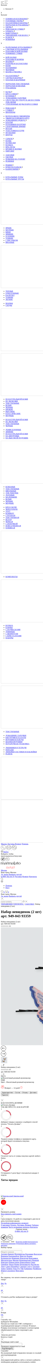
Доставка (11, 844)
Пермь (16, 1264)
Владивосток (20, 1254)
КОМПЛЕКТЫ (12, 577)
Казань (29, 1256)
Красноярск (33, 1258)
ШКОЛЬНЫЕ (11, 491)
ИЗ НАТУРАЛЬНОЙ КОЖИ (17, 399)
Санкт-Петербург (12, 1267)
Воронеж (4, 1256)
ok (2, 1290)
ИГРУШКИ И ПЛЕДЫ (15, 740)
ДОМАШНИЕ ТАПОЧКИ (16, 735)
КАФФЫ (9, 628)
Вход (7, 888)
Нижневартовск (25, 1260)
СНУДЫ (9, 305)
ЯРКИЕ (9, 228)
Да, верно (4, 874)
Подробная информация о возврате (14, 1223)
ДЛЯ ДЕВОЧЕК (12, 493)
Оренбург (4, 1264)
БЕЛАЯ (9, 520)
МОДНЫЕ (10, 230)
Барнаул (11, 1254)
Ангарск (4, 1254)
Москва (4, 844)
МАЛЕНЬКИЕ (11, 497)
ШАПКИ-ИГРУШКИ (14, 742)
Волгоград (38, 1254)
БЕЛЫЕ (9, 405)
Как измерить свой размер (11, 1214)
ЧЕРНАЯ (9, 522)
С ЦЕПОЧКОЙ (12, 524)
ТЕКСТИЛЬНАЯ (12, 518)
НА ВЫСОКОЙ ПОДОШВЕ (17, 438)
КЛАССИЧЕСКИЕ (13, 414)
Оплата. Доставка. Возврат (20, 1225)
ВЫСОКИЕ (10, 412)
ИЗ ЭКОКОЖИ (12, 401)
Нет (2, 1283)
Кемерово (15, 1258)
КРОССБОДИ (11, 507)
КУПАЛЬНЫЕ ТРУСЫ (15, 179)
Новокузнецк (14, 1262)
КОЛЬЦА (9, 625)
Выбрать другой (15, 874)
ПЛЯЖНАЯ (10, 528)
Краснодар (24, 1258)
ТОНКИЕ (9, 238)
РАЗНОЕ (9, 754)
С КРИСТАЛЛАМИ (13, 636)
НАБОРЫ (9, 638)
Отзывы (25, 1092)
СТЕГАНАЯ (10, 515)
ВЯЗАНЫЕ (10, 242)
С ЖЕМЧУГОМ (12, 634)
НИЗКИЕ (9, 409)
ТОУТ (8, 511)
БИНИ (8, 232)
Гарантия (5, 1095)
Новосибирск (25, 1262)
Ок (2, 1315)
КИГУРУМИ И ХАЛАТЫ (16, 738)
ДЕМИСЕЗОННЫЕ (13, 430)
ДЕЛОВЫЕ (10, 495)
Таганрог (36, 1267)
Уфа (22, 1269)
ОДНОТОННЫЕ (12, 293)
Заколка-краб (18, 1196)
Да (5, 1283)
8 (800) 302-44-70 (7, 877)
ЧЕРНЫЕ (9, 407)
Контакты (33, 877)
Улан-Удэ (16, 1269)
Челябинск (37, 1269)
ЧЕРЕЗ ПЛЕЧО (12, 509)
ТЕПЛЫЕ (9, 291)
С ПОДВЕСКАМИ (13, 630)
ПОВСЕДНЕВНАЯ (13, 526)
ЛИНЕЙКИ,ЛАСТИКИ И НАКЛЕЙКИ (21, 752)
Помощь (25, 844)
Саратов (22, 1267)
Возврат (18, 844)
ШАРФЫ (9, 303)
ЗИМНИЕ (9, 234)
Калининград (6, 1258)
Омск (33, 1262)
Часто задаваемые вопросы (19, 1227)
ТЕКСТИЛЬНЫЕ (12, 403)
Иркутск (23, 1256)
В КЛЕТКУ (10, 295)
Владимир (29, 1254)
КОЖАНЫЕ (10, 487)
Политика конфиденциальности (27, 1242)
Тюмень (9, 1269)
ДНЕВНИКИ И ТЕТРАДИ (16, 748)
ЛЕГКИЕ (9, 299)
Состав (17, 1092)
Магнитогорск (6, 1260)
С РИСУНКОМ (12, 240)
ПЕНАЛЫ (10, 750)
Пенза (11, 1264)
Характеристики (7, 1092)
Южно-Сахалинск (8, 1271)
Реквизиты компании (8, 1243)
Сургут (29, 1267)
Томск (3, 1269)
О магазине (5, 1225)
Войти (5, 852)
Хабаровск (28, 1269)
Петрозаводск (25, 1264)
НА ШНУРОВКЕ (12, 436)
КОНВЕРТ (10, 513)
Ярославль (19, 1271)
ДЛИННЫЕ (10, 632)
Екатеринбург (13, 1256)
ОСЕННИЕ (10, 236)
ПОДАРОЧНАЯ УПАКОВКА (17, 744)
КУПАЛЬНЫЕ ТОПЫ (14, 177)
